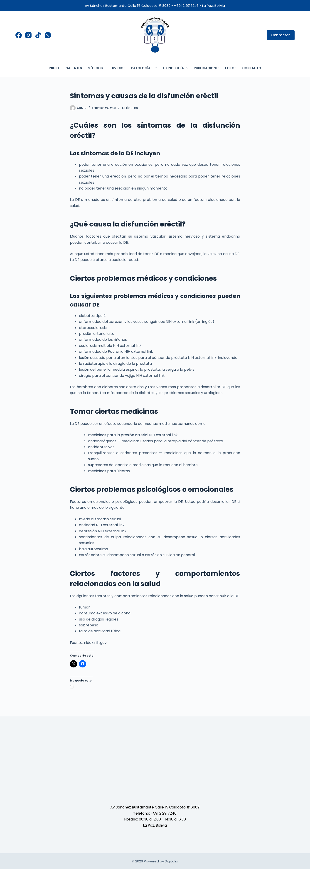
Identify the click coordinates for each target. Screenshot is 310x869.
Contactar (280, 35)
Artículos (130, 108)
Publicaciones (206, 68)
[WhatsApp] (48, 35)
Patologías (142, 68)
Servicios (116, 68)
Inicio (54, 68)
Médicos (95, 68)
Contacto (251, 68)
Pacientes (73, 68)
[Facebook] (18, 35)
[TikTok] (38, 35)
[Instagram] (28, 35)
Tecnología (173, 68)
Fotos (230, 68)
